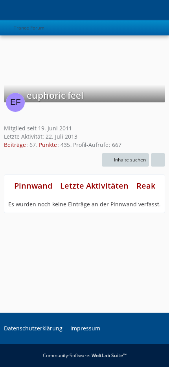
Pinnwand (33, 185)
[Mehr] (158, 160)
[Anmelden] (139, 10)
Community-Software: (85, 355)
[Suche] (119, 10)
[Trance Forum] (4, 10)
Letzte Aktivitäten (94, 185)
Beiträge (15, 144)
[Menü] (159, 10)
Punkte (48, 144)
